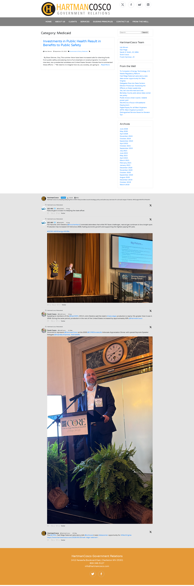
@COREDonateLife (94, 332)
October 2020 (125, 173)
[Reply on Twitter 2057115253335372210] (49, 540)
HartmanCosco (53, 533)
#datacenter (103, 535)
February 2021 (125, 163)
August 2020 (125, 177)
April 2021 (124, 158)
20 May (74, 533)
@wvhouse (89, 535)
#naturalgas (111, 316)
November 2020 (126, 170)
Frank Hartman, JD (127, 57)
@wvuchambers (74, 225)
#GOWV (50, 231)
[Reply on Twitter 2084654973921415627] (49, 213)
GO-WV (50, 209)
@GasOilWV (60, 208)
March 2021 (124, 160)
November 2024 (126, 136)
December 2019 (126, 180)
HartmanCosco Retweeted (55, 205)
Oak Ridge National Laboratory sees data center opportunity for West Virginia (134, 78)
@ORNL (53, 535)
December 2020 (126, 168)
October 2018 (125, 182)
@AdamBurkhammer (62, 335)
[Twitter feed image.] (100, 268)
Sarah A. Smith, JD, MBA (129, 52)
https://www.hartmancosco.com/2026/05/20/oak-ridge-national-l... (73, 537)
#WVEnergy (58, 231)
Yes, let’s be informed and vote (131, 91)
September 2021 (126, 148)
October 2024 (125, 139)
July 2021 (123, 151)
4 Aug (68, 208)
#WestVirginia (126, 535)
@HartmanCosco (135, 318)
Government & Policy (75, 51)
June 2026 (124, 129)
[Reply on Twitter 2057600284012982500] (49, 526)
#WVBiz (66, 231)
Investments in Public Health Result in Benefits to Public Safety (72, 43)
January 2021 (125, 165)
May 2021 (124, 156)
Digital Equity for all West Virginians (133, 107)
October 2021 (125, 146)
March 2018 (124, 185)
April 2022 (124, 143)
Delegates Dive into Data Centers (132, 83)
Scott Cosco (124, 55)
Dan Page (123, 50)
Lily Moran (124, 47)
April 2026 (124, 134)
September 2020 (126, 175)
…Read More (104, 65)
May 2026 (124, 131)
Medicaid (85, 51)
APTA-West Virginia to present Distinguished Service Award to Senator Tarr (135, 112)
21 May (70, 330)
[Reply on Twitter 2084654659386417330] (49, 321)
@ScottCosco (62, 314)
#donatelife (75, 335)
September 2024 (126, 141)
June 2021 (124, 153)
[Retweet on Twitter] (45, 205)
